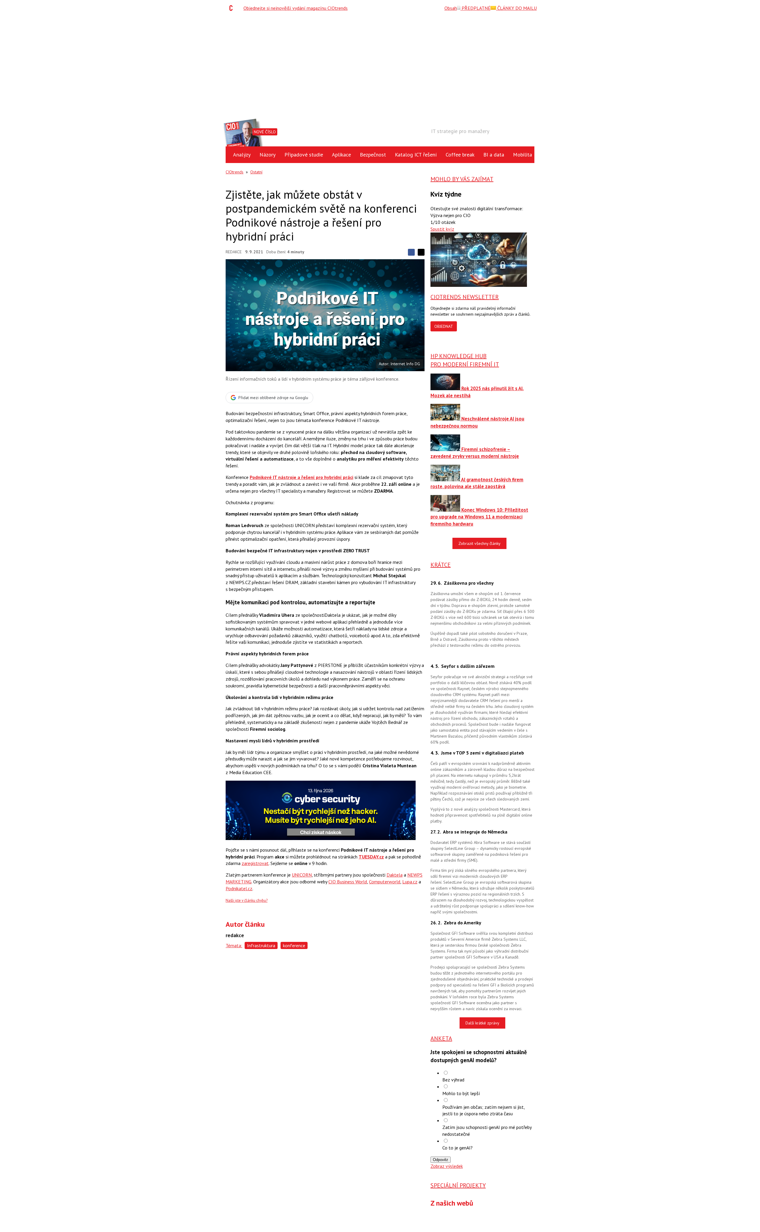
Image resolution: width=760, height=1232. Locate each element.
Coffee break (460, 154)
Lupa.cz (409, 882)
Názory (267, 154)
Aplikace (341, 154)
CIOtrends (234, 172)
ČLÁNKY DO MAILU (516, 8)
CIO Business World (347, 882)
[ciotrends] (232, 8)
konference (294, 945)
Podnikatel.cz (239, 888)
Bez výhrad (453, 1080)
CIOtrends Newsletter (464, 297)
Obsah (450, 8)
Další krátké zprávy (482, 1023)
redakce (234, 251)
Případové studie (303, 154)
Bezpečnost (373, 154)
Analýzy (242, 154)
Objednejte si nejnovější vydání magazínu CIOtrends (295, 8)
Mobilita (522, 154)
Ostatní (256, 172)
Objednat (443, 326)
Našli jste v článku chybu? (246, 900)
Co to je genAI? (457, 1148)
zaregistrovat (255, 863)
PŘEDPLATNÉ (475, 8)
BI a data (493, 154)
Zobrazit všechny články (479, 543)
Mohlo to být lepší (461, 1093)
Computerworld (384, 882)
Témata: (234, 945)
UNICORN (302, 875)
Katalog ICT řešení (416, 154)
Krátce (440, 565)
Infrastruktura (261, 945)
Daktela (395, 875)
